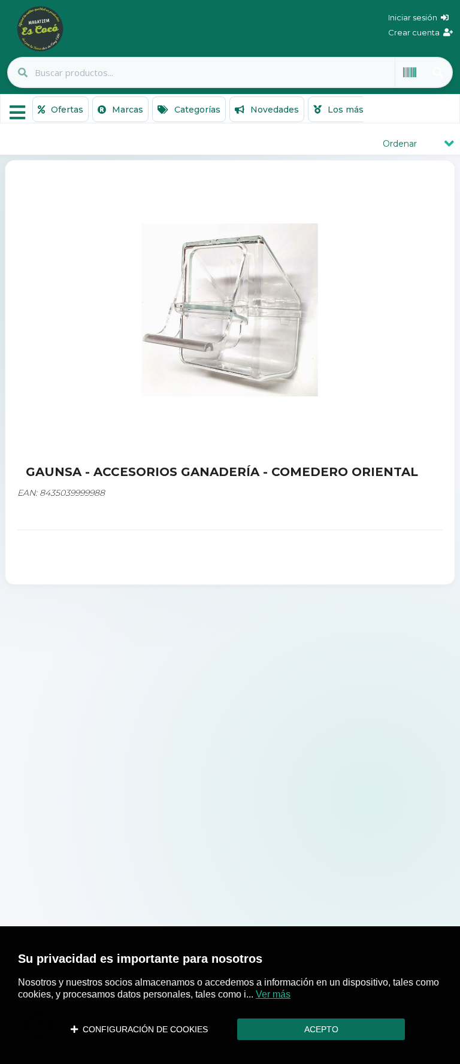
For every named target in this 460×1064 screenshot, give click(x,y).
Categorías (196, 109)
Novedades (273, 109)
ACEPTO (321, 1029)
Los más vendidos (365, 109)
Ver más (273, 994)
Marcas (126, 109)
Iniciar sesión (414, 17)
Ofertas (66, 109)
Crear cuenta (415, 32)
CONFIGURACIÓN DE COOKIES (143, 1029)
